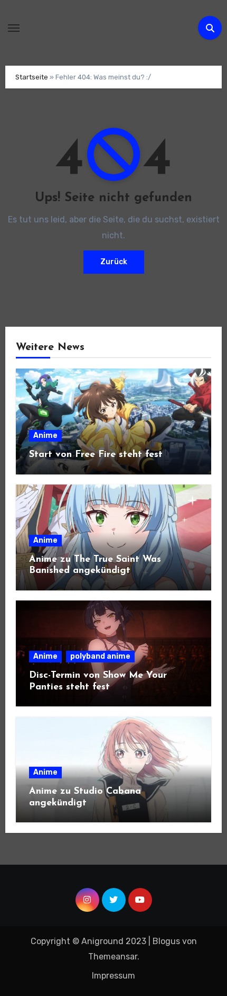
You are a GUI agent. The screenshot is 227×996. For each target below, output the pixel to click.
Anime (45, 435)
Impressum (113, 976)
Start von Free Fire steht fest (96, 455)
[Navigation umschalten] (13, 28)
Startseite (31, 77)
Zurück (113, 261)
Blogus (166, 941)
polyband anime (100, 656)
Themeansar (112, 957)
